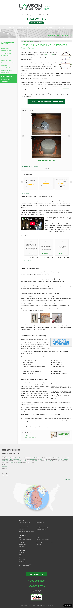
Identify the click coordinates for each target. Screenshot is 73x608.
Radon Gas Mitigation (41, 529)
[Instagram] (26, 565)
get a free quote (36, 574)
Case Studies (22, 561)
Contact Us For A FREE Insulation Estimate (46, 101)
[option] (46, 138)
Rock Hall (27, 460)
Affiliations (38, 544)
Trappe (11, 462)
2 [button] (46, 168)
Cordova (60, 457)
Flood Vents (21, 529)
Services (11, 27)
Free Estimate (60, 27)
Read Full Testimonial (31, 253)
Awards (38, 541)
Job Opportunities (23, 541)
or (36, 23)
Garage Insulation (5, 55)
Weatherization (4, 81)
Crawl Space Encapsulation (42, 528)
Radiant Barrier (5, 72)
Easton (15, 459)
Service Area (49, 27)
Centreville (21, 457)
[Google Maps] (24, 565)
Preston (6, 460)
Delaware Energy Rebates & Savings (44, 543)
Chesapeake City (28, 457)
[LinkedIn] (28, 565)
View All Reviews (25, 193)
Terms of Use (46, 605)
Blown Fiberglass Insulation (8, 63)
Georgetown (4, 466)
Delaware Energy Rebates (25, 539)
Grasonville (32, 459)
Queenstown (18, 460)
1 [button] (45, 168)
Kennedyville (42, 459)
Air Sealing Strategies (6, 79)
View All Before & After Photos (30, 166)
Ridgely (22, 460)
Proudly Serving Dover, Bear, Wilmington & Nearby (36, 15)
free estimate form (42, 425)
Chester (33, 457)
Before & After (22, 556)
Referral (39, 27)
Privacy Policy (39, 605)
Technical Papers (22, 544)
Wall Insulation (5, 58)
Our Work (29, 27)
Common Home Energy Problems (26, 531)
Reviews (20, 554)
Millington (61, 459)
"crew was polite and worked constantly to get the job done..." (31, 180)
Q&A (37, 537)
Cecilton (17, 457)
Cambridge (12, 457)
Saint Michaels (37, 460)
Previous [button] (23, 136)
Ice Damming (39, 526)
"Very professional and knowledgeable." (61, 180)
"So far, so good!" (46, 181)
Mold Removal (22, 524)
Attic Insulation (5, 48)
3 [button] (48, 168)
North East (66, 459)
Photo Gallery (4, 85)
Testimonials (21, 552)
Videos (20, 558)
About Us (20, 27)
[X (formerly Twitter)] (30, 565)
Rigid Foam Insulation (6, 70)
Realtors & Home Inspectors (43, 539)
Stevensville (48, 460)
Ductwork (38, 524)
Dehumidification (40, 522)
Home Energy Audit (49, 54)
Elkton (18, 459)
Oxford (3, 460)
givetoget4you (22, 546)
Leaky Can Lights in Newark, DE (46, 160)
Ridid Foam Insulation (30, 437)
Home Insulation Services (7, 43)
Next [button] (69, 136)
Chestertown (38, 457)
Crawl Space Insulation (7, 53)
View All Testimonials (26, 260)
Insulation (27, 435)
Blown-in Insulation (6, 60)
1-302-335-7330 (36, 586)
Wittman (19, 462)
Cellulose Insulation (6, 67)
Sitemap (51, 605)
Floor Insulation (5, 65)
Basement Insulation (6, 50)
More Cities (68, 479)
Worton (27, 462)
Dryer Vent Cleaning (23, 526)
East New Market (9, 459)
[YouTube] (20, 565)
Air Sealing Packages (6, 76)
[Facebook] (22, 565)
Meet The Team (22, 543)
